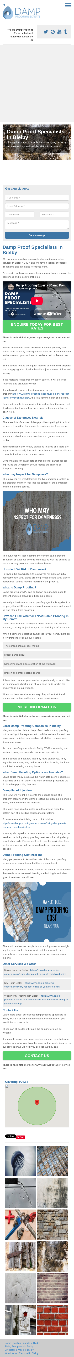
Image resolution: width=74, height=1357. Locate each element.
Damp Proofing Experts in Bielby (22, 1343)
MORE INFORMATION (37, 707)
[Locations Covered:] (4, 5)
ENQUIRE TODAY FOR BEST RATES (37, 326)
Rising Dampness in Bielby (19, 1346)
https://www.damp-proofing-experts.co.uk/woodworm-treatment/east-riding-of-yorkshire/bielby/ (36, 999)
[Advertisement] (37, 83)
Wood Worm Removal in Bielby (21, 1353)
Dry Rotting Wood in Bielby (19, 1349)
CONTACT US (37, 1056)
